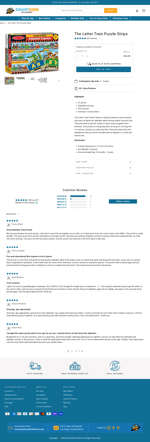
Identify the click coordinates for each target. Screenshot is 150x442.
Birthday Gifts (77, 18)
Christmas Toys (120, 18)
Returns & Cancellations (14, 399)
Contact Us (9, 391)
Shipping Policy (85, 168)
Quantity (81, 51)
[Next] (57, 80)
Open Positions (42, 399)
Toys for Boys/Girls (98, 18)
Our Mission (41, 395)
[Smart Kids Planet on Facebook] (113, 428)
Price (127, 52)
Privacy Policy (41, 403)
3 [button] (75, 351)
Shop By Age (27, 18)
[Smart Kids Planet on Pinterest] (118, 428)
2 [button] (71, 351)
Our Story (81, 162)
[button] (62, 196)
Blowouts (66, 403)
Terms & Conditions (43, 406)
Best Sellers (45, 18)
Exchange (8, 403)
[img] (12, 221)
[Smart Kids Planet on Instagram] (109, 428)
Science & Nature (70, 399)
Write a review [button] (122, 201)
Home (2, 23)
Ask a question (84, 173)
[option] (75, 2)
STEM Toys (67, 395)
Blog (65, 406)
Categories (60, 18)
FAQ (6, 406)
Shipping (79, 47)
